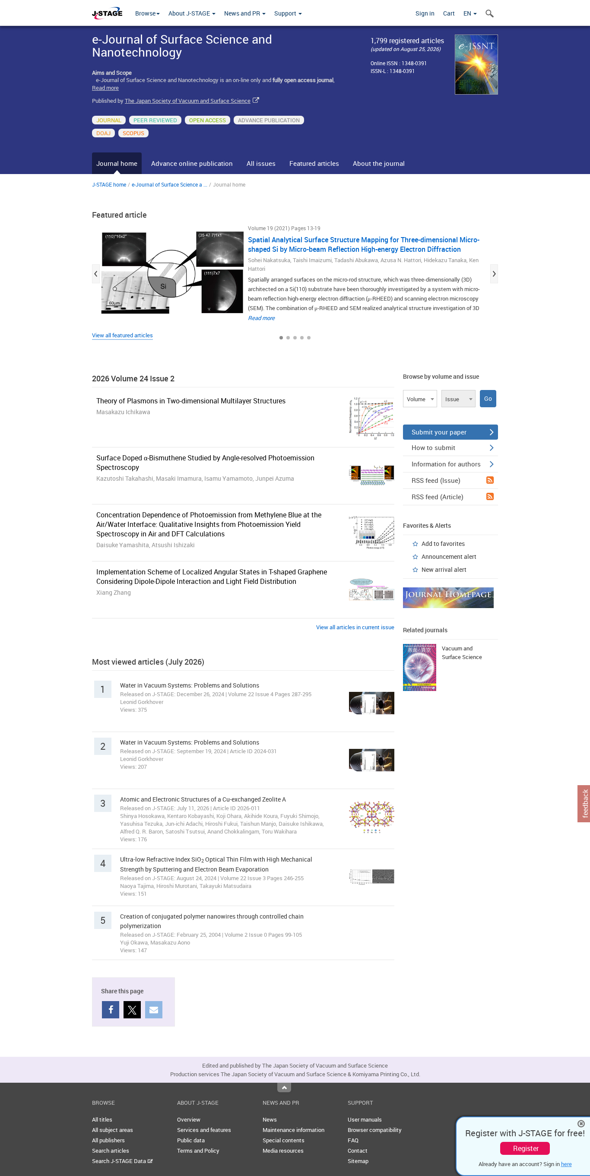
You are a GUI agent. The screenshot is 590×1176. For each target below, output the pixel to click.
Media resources (283, 1150)
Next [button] (494, 273)
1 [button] (281, 337)
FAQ (353, 1140)
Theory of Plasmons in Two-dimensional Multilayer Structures (190, 401)
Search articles (110, 1150)
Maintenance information (293, 1130)
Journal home (116, 163)
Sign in (425, 13)
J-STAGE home (109, 184)
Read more (105, 88)
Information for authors (446, 464)
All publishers (108, 1140)
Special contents (284, 1140)
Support (286, 13)
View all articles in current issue (355, 627)
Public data (191, 1140)
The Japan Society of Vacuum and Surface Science (188, 101)
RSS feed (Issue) (436, 480)
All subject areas (112, 1130)
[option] (295, 273)
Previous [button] (96, 273)
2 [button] (288, 337)
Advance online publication (192, 163)
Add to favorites (443, 543)
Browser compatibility (375, 1130)
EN (468, 13)
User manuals (365, 1119)
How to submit (433, 447)
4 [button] (302, 337)
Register (526, 1148)
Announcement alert (449, 556)
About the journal (379, 163)
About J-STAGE (189, 13)
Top (284, 1087)
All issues (261, 163)
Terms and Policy (198, 1150)
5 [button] (309, 337)
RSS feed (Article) (437, 496)
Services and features (204, 1130)
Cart (449, 13)
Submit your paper (439, 432)
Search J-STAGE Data (119, 1161)
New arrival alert (444, 569)
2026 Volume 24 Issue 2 (133, 378)
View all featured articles (122, 335)
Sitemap (358, 1161)
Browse (145, 13)
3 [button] (295, 337)
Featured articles (314, 163)
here (566, 1164)
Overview (188, 1119)
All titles (102, 1119)
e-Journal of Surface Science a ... (169, 184)
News (270, 1119)
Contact (358, 1150)
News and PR (242, 13)
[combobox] (420, 398)
